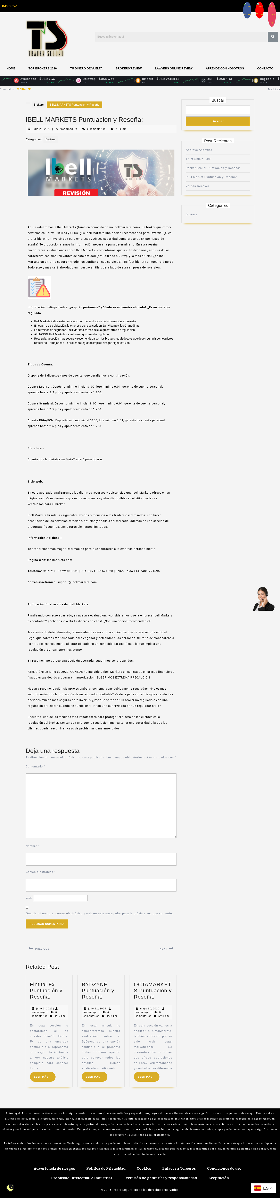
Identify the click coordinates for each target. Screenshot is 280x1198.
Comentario (35, 766)
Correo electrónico (41, 871)
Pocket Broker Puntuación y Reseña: (213, 167)
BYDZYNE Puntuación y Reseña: (98, 990)
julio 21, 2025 (97, 1008)
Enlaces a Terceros (179, 1168)
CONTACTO (265, 68)
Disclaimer (274, 89)
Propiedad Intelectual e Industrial (81, 1178)
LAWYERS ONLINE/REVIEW (173, 68)
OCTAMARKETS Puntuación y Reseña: (153, 990)
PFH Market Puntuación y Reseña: (211, 177)
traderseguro (68, 129)
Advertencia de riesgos (54, 1168)
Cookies (144, 1168)
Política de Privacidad (105, 1168)
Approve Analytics (199, 149)
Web (29, 898)
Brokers (39, 104)
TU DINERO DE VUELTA (86, 68)
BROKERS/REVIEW (129, 68)
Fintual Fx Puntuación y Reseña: (46, 990)
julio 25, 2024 (42, 129)
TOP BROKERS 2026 (42, 68)
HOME (11, 68)
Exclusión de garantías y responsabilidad (160, 1178)
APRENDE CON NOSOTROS (225, 68)
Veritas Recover (197, 186)
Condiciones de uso (224, 1168)
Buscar (218, 100)
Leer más (45, 1075)
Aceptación (218, 1178)
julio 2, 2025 (44, 1008)
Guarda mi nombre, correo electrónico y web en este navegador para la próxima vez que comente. (99, 913)
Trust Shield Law (198, 158)
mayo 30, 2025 (149, 1008)
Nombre (33, 846)
